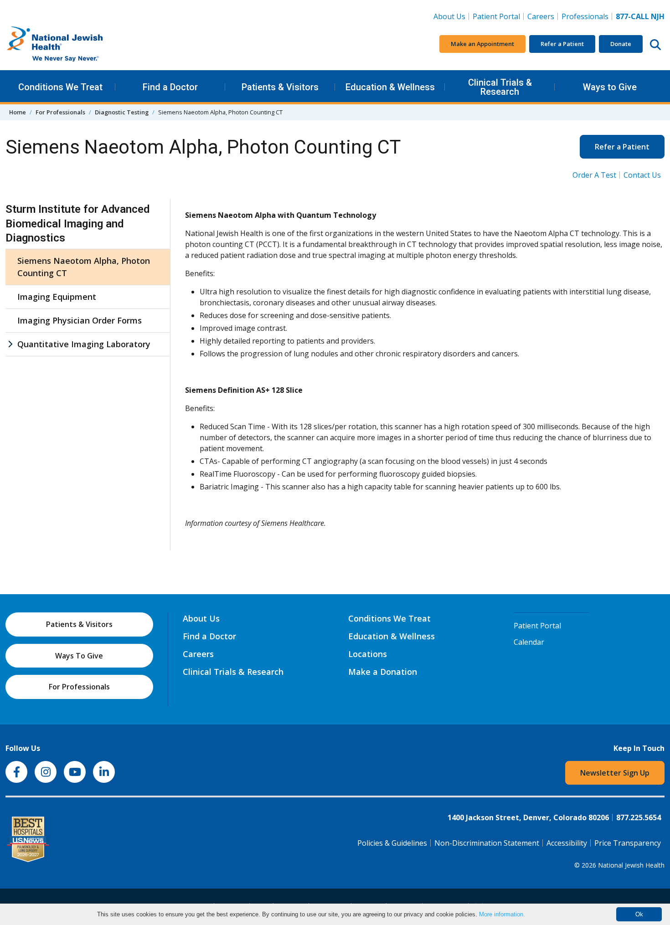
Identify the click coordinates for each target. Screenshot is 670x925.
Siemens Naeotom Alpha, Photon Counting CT (83, 266)
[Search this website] (655, 44)
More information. (502, 914)
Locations (367, 653)
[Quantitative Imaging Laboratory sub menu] (10, 344)
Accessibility (566, 843)
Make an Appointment (482, 44)
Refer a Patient (562, 44)
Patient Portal (496, 16)
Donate (620, 44)
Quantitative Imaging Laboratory (83, 344)
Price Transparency (627, 843)
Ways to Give (610, 87)
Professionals (585, 16)
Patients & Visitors (280, 87)
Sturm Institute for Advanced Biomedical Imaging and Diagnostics (77, 223)
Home (17, 112)
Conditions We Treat (60, 87)
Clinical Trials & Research (500, 87)
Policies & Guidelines (392, 843)
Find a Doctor (170, 87)
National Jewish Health (631, 865)
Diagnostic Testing (122, 112)
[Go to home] (73, 44)
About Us (449, 16)
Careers (542, 16)
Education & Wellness (390, 87)
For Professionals (60, 112)
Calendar (529, 642)
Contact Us (642, 175)
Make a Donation (382, 671)
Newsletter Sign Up (614, 773)
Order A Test (594, 175)
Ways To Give (79, 656)
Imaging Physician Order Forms (79, 320)
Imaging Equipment (56, 296)
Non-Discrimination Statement (486, 843)
